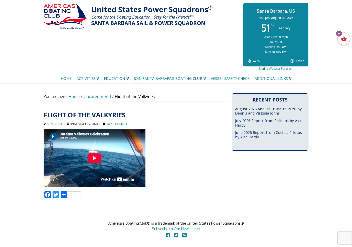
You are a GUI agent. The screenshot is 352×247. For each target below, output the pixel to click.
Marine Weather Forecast (276, 68)
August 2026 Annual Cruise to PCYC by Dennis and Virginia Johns (268, 111)
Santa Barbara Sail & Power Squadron (65, 16)
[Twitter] (176, 235)
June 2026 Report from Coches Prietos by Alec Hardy (268, 134)
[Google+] (184, 235)
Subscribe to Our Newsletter (176, 228)
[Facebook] (168, 235)
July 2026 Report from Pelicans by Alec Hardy (268, 123)
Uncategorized (116, 124)
